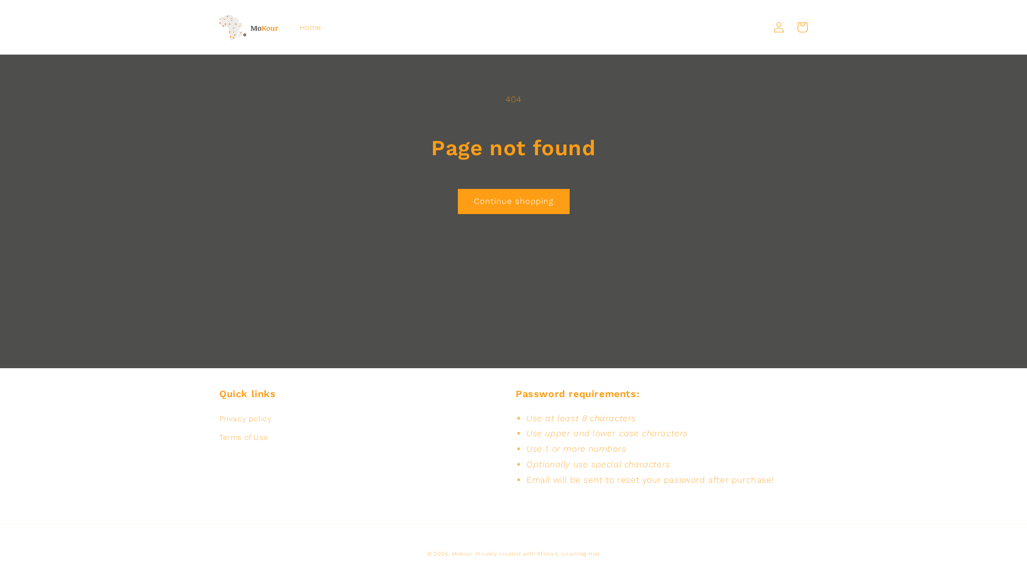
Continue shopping (514, 201)
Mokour (462, 554)
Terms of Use (243, 437)
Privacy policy (245, 418)
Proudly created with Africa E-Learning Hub (538, 554)
